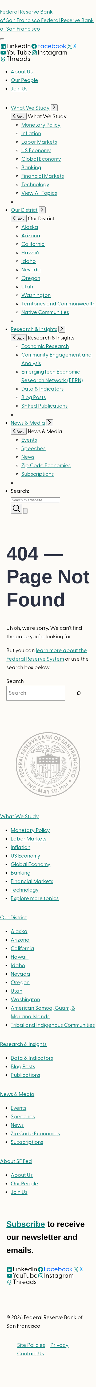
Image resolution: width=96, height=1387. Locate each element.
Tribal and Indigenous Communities (53, 1025)
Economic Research (45, 346)
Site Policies (31, 1345)
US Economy (36, 150)
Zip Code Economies (46, 465)
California (33, 244)
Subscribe (25, 1224)
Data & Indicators (42, 389)
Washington (36, 295)
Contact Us (30, 1353)
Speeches (33, 448)
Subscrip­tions (37, 474)
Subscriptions (27, 1142)
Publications (25, 1075)
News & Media (28, 423)
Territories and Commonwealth (58, 303)
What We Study (30, 108)
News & (17, 1094)
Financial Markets (42, 176)
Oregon (30, 278)
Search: (20, 491)
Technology (35, 184)
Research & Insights (34, 329)
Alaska (29, 227)
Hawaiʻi (30, 252)
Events (29, 440)
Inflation (31, 133)
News (27, 457)
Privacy (59, 1345)
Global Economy (41, 159)
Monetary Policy (41, 125)
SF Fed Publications (44, 406)
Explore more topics (35, 898)
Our (13, 917)
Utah (27, 286)
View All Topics (39, 193)
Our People (24, 80)
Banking (31, 167)
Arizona (30, 235)
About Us (22, 71)
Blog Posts (33, 397)
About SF (16, 1161)
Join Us (19, 88)
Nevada (31, 269)
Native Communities (45, 312)
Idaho (28, 261)
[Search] (79, 693)
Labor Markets (39, 142)
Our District (24, 210)
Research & (23, 1044)
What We (19, 816)
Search (15, 681)
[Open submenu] (54, 107)
